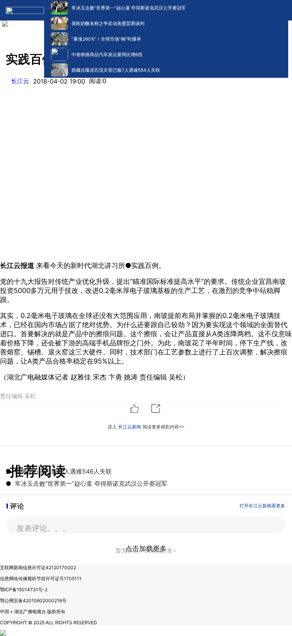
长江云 (20, 81)
